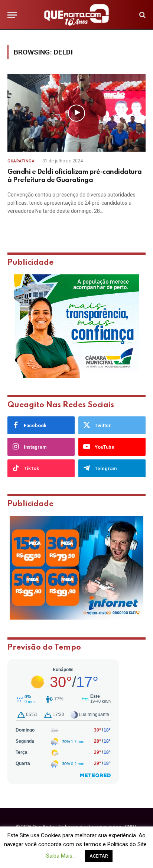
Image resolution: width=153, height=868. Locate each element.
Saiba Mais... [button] (61, 855)
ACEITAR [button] (98, 856)
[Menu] (12, 15)
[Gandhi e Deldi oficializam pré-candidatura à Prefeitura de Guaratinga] (76, 113)
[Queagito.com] (76, 15)
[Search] (142, 15)
